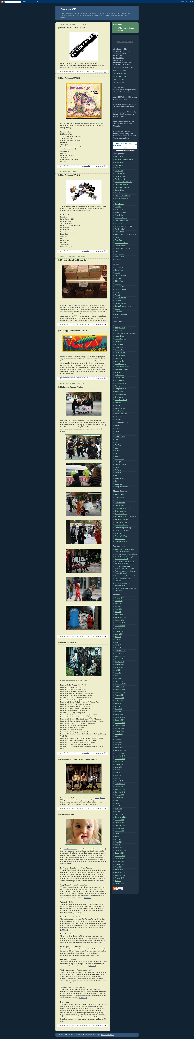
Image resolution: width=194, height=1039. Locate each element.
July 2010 (118, 745)
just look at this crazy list (68, 67)
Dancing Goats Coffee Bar (123, 182)
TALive (117, 251)
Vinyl (116, 317)
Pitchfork (118, 473)
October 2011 (119, 786)
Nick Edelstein (119, 344)
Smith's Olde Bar (120, 303)
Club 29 (117, 273)
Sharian (117, 237)
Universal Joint (120, 254)
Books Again (119, 165)
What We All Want (121, 536)
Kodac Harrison (120, 353)
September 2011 (120, 784)
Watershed (118, 259)
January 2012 (119, 795)
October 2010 (119, 753)
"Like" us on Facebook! (120, 73)
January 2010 (119, 728)
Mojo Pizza (118, 223)
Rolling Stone (119, 478)
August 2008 (119, 681)
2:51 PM (86, 753)
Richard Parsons (120, 383)
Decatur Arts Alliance (121, 184)
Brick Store (118, 168)
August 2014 (119, 870)
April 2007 (118, 637)
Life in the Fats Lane (121, 525)
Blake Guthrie (119, 350)
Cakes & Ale (119, 171)
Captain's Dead (120, 503)
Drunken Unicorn (120, 275)
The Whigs (118, 416)
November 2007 (120, 656)
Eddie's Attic (119, 281)
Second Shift (119, 391)
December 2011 (120, 792)
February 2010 (119, 731)
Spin (116, 481)
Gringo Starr (119, 347)
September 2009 (120, 717)
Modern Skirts (119, 375)
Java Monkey (119, 215)
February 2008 (119, 664)
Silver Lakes (119, 397)
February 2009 (119, 698)
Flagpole (117, 450)
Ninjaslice (118, 533)
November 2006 (120, 623)
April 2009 (118, 703)
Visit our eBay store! (119, 76)
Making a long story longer (123, 528)
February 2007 (119, 631)
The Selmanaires (120, 394)
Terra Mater (118, 240)
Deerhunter (118, 341)
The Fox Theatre (120, 289)
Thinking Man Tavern (121, 243)
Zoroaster (118, 419)
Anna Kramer (119, 358)
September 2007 (120, 651)
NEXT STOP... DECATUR (123, 226)
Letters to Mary (120, 361)
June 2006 (118, 609)
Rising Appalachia (120, 389)
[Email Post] (105, 72)
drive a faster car (120, 511)
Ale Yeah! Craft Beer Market (124, 159)
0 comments (99, 166)
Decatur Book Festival (122, 187)
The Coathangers (120, 339)
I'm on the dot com (121, 514)
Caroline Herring (120, 355)
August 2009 (119, 714)
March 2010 (118, 734)
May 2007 (118, 639)
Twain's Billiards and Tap (123, 248)
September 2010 (120, 750)
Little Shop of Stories (122, 221)
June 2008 (118, 675)
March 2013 (118, 834)
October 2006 (119, 620)
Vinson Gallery (119, 257)
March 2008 (118, 667)
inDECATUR (119, 209)
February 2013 (119, 831)
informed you (76, 305)
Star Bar (117, 309)
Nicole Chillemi (120, 336)
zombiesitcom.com (121, 541)
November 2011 (120, 789)
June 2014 (118, 867)
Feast (117, 201)
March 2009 (118, 700)
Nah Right (118, 462)
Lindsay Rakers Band (122, 366)
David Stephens (120, 408)
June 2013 (118, 842)
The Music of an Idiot (122, 530)
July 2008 (118, 678)
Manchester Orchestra (122, 369)
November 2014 (120, 875)
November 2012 (120, 822)
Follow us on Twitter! (119, 70)
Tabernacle (118, 312)
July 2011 (118, 778)
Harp (116, 453)
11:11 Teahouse (120, 267)
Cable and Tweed (120, 500)
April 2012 (118, 803)
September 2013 (120, 850)
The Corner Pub (120, 179)
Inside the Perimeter (121, 519)
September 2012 (120, 817)
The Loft (117, 295)
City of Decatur (120, 173)
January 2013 (119, 828)
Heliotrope (118, 207)
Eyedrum (118, 284)
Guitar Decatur (119, 204)
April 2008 (118, 670)
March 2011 (118, 767)
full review (100, 881)
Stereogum (118, 484)
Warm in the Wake (121, 414)
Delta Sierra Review (121, 193)
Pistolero (118, 386)
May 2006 (118, 606)
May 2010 (118, 739)
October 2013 (119, 853)
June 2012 (118, 809)
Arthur (117, 425)
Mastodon (118, 372)
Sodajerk (118, 405)
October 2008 (119, 687)
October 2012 (119, 820)
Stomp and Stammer (121, 487)
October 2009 (119, 720)
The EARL (118, 278)
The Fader (118, 445)
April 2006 (118, 603)
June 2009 (118, 709)
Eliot (121, 30)
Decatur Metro (119, 190)
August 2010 (119, 748)
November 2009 (120, 723)
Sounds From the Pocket (123, 306)
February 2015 (119, 878)
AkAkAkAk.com (120, 497)
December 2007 (120, 659)
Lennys (117, 292)
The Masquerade (120, 298)
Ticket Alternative (120, 246)
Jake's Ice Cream (120, 212)
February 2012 (119, 797)
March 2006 (118, 601)
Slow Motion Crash (121, 400)
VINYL (102, 123)
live (70, 134)
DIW (116, 439)
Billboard (117, 428)
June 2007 (118, 642)
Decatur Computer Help (122, 508)
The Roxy (118, 300)
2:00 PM (86, 808)
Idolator (117, 456)
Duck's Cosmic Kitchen (122, 196)
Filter (116, 448)
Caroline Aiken (119, 325)
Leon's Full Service (121, 218)
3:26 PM (86, 636)
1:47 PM (86, 71)
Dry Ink (117, 442)
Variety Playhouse (121, 314)
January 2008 (119, 662)
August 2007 (119, 648)
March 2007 (118, 634)
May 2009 (118, 706)
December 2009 (120, 725)
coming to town (100, 798)
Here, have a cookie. (107, 1035)
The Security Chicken (126, 28)
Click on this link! (118, 82)
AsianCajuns (119, 162)
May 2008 (118, 673)
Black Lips (118, 330)
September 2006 (120, 617)
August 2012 (119, 814)
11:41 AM (87, 166)
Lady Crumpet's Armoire (122, 522)
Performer (118, 470)
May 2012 (118, 806)
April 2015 (118, 881)
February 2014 (119, 864)
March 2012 (118, 800)
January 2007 (119, 628)
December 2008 (120, 692)
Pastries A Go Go (120, 229)
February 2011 (119, 764)
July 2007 (118, 645)
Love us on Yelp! (118, 79)
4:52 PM (86, 324)
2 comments (99, 1025)
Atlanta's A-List (120, 494)
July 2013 (118, 845)
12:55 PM (87, 1025)
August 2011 (119, 781)
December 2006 (120, 626)
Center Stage (119, 270)
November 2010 (120, 756)
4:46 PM (86, 378)
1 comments (99, 72)
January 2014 (119, 861)
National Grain (119, 378)
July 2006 (118, 612)
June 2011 (118, 775)
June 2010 (118, 742)
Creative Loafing (120, 437)
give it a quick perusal (80, 861)
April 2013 (118, 836)
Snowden (118, 402)
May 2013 (118, 839)
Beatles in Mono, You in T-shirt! (125, 576)
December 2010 (120, 759)
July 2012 (118, 811)
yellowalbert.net (120, 539)
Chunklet (118, 434)
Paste (117, 467)
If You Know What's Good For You (126, 516)
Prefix (117, 475)
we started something (71, 849)
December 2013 (120, 859)
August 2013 (119, 847)
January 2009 (119, 695)
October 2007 (119, 653)
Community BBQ (120, 176)
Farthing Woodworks (121, 198)
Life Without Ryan (120, 364)
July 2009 (118, 712)
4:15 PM (86, 251)
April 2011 (118, 770)
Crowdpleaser (119, 505)
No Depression (119, 459)
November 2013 (120, 856)
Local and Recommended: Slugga (126, 554)
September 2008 (120, 684)
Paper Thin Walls (120, 464)
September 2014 (120, 872)
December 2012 (120, 825)
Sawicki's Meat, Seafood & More (125, 234)
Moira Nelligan (119, 380)
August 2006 (119, 614)
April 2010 (118, 736)
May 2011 (118, 772)
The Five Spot (119, 287)
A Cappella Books (120, 157)
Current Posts (119, 883)
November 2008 (120, 689)
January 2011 (119, 761)
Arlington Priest (120, 328)
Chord (117, 431)
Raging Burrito (119, 232)
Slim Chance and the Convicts (125, 333)
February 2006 (119, 598)
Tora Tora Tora (119, 411)
